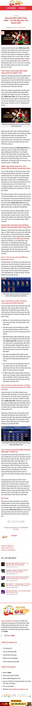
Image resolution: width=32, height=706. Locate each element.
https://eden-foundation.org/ (18, 689)
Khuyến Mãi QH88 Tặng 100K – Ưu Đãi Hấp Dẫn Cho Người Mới (17, 564)
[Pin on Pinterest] (20, 521)
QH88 (12, 635)
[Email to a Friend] (17, 521)
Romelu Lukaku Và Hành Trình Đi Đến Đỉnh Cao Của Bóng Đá (8, 548)
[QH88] (16, 3)
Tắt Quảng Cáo (16, 701)
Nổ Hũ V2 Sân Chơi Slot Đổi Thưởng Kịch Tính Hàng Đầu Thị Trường (17, 577)
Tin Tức (16, 15)
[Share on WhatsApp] (8, 521)
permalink (16, 529)
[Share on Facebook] (11, 521)
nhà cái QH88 (22, 61)
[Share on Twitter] (14, 521)
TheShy (24, 27)
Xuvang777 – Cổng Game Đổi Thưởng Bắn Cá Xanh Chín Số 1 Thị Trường (18, 584)
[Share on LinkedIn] (23, 521)
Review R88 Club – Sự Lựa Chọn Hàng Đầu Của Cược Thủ (18, 591)
